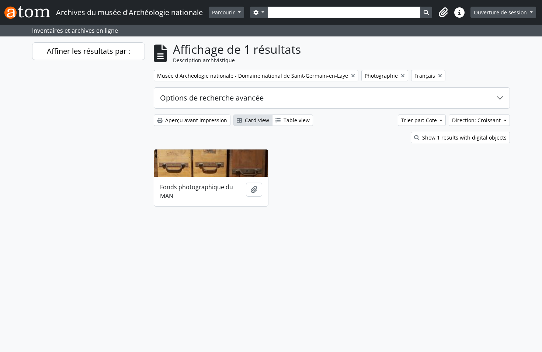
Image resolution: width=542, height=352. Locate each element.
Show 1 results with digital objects (464, 137)
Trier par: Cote (419, 120)
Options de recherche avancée (212, 98)
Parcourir (224, 12)
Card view (256, 120)
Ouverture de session (501, 12)
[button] (443, 12)
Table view (296, 120)
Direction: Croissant (477, 120)
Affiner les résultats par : (88, 51)
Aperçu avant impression (195, 120)
